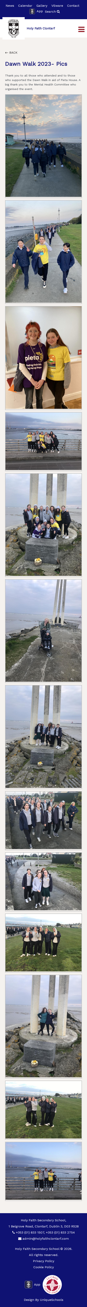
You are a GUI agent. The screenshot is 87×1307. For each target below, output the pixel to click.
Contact (73, 6)
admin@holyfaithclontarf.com (45, 1238)
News (10, 6)
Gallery (41, 6)
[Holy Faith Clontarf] (13, 28)
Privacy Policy (43, 1261)
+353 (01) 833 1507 (30, 1232)
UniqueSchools (51, 1300)
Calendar (25, 6)
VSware (57, 6)
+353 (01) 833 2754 (60, 1232)
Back (12, 52)
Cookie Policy (43, 1267)
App (40, 11)
